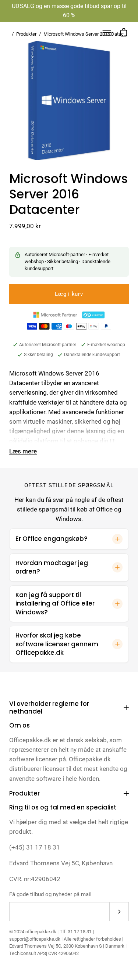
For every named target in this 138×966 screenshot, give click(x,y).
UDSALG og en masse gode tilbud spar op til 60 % (69, 11)
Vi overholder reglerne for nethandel (49, 707)
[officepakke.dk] (31, 32)
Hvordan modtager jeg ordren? (51, 567)
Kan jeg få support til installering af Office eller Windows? (55, 603)
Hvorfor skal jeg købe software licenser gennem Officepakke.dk (56, 644)
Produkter (24, 793)
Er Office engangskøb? (51, 538)
